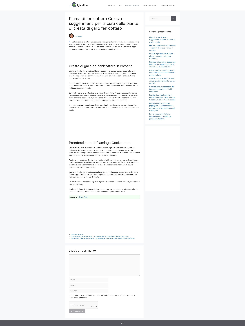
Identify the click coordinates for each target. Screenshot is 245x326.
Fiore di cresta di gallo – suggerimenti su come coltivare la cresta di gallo (162, 39)
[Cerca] (173, 18)
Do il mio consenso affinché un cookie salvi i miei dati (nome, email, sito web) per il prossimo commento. (103, 296)
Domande (111, 5)
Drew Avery (83, 197)
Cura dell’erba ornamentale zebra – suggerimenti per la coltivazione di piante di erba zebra (100, 236)
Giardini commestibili (150, 5)
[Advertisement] (104, 57)
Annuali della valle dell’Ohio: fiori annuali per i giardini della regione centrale (162, 80)
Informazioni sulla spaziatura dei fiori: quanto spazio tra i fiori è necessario (161, 89)
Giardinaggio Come (167, 5)
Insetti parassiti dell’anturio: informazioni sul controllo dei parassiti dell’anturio (160, 116)
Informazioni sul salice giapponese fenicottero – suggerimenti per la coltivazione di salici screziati (162, 64)
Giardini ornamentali (132, 5)
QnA (120, 5)
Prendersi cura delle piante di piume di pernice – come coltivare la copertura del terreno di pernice (162, 97)
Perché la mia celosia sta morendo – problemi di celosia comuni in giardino (162, 47)
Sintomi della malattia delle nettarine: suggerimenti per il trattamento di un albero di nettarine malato (103, 238)
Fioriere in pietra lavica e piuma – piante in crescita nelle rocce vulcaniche (162, 56)
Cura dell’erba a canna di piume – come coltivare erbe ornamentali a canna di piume (162, 72)
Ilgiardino (82, 5)
